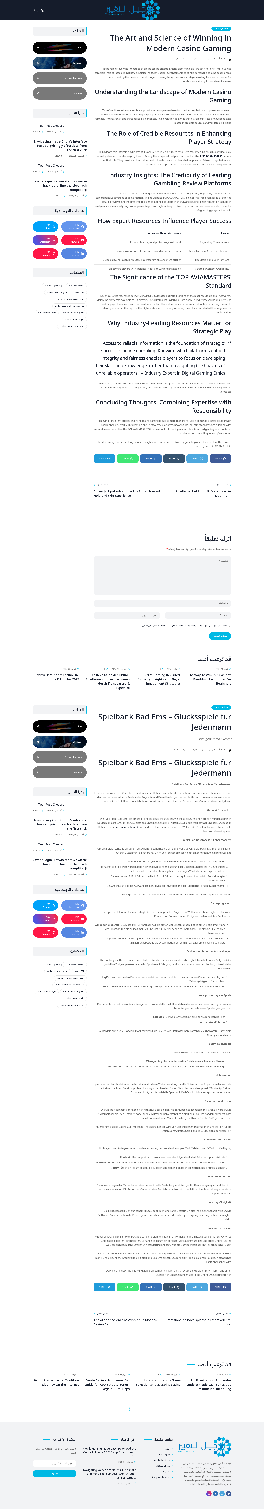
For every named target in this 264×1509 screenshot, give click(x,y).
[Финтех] (60, 93)
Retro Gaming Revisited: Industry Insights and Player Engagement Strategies (159, 679)
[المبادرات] (60, 63)
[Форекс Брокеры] (60, 78)
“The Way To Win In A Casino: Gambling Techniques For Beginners (209, 679)
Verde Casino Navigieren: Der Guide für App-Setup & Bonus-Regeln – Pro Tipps (107, 1384)
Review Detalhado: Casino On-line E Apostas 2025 (57, 677)
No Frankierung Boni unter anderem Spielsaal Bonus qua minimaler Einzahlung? (209, 1384)
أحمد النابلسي (214, 59)
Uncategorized (221, 29)
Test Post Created (51, 126)
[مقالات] (60, 48)
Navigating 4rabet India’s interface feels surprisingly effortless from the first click (60, 145)
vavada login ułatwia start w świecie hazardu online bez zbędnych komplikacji (60, 185)
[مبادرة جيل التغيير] (132, 10)
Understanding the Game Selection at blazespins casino (158, 1382)
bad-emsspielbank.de (127, 827)
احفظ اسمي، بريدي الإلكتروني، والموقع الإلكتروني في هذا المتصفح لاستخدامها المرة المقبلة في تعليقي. (184, 625)
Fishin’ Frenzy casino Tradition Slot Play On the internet (56, 1382)
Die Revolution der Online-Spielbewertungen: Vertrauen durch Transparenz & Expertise (108, 681)
